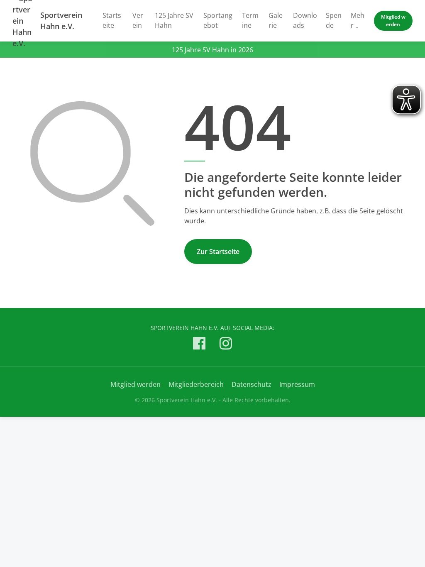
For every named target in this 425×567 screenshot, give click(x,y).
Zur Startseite (218, 251)
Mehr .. (357, 20)
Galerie (276, 20)
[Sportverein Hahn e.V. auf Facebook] (199, 344)
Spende (334, 20)
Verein (137, 20)
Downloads (305, 20)
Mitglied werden (393, 20)
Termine (250, 20)
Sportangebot (217, 20)
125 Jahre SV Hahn (174, 20)
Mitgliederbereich (196, 384)
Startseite (112, 20)
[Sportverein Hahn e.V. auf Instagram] (226, 344)
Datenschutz (251, 384)
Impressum (297, 384)
